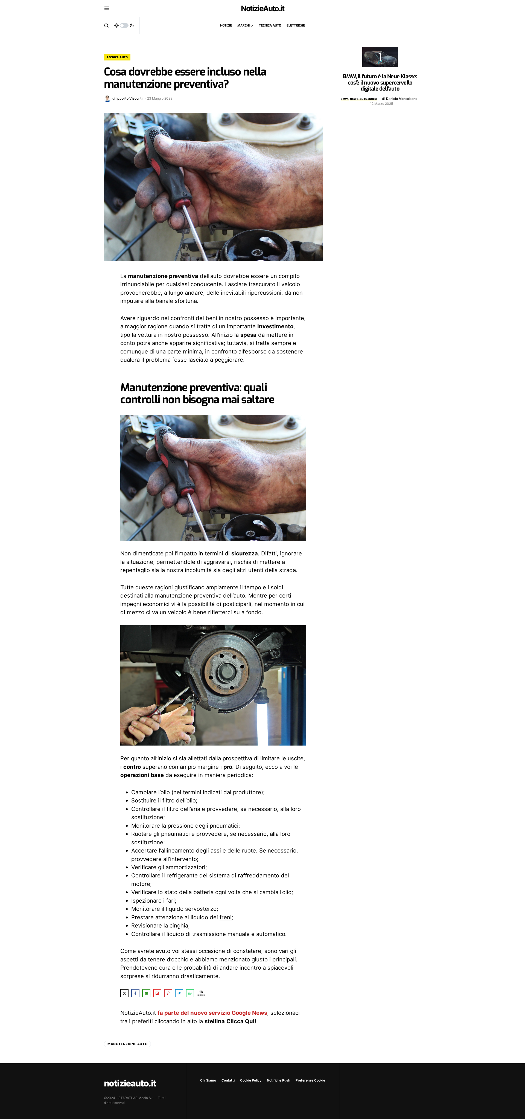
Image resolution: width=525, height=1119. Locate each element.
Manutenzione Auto (127, 1044)
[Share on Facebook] (135, 993)
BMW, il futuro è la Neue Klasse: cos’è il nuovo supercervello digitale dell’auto (380, 82)
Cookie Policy (250, 1080)
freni (226, 917)
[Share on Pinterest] (168, 993)
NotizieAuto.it (262, 8)
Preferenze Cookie (310, 1080)
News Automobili (363, 99)
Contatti (228, 1080)
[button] (107, 8)
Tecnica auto (117, 57)
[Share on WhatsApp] (190, 993)
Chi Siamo (208, 1080)
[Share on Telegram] (179, 993)
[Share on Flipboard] (157, 993)
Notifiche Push (278, 1080)
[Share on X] (124, 993)
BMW (344, 99)
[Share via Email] (146, 993)
